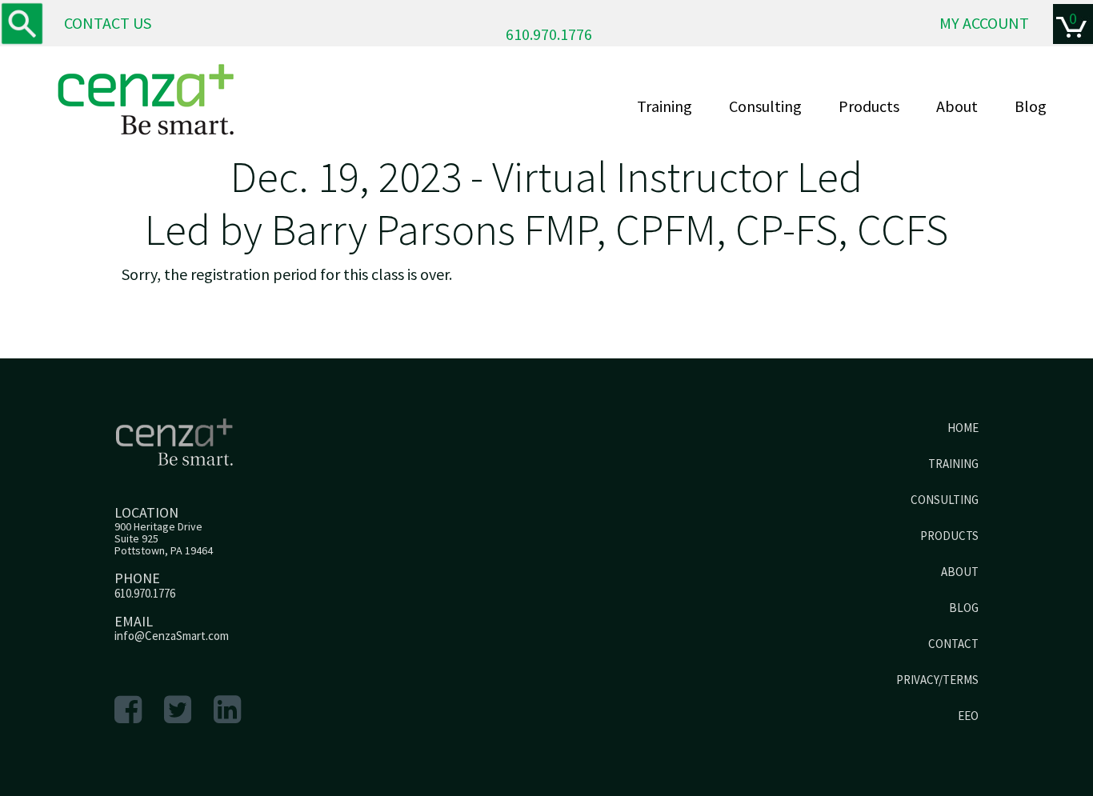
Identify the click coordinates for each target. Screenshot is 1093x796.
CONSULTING (945, 499)
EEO (968, 715)
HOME (963, 427)
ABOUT (960, 571)
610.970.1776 (549, 34)
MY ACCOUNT (984, 23)
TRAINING (953, 463)
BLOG (964, 607)
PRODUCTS (949, 535)
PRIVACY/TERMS (937, 679)
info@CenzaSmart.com (171, 635)
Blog (1031, 106)
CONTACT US (107, 23)
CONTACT (953, 643)
